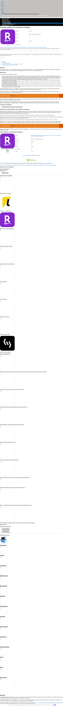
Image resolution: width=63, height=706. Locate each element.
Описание (3, 61)
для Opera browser (5, 531)
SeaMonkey (2, 596)
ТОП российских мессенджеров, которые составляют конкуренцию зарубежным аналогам (17, 522)
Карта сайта (59, 702)
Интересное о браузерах (6, 21)
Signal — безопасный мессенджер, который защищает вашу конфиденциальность (16, 505)
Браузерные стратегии (5, 173)
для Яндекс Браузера (6, 532)
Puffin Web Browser (4, 646)
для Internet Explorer (6, 529)
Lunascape (2, 616)
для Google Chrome (5, 528)
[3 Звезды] (9, 148)
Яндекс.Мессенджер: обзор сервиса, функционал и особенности (12, 487)
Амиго (1, 667)
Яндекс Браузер (4, 626)
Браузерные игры (2, 170)
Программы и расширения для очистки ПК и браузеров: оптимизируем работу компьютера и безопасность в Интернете (23, 371)
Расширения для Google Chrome (8, 47)
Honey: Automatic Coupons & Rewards (7, 263)
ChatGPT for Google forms (5, 334)
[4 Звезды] (13, 148)
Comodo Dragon (4, 606)
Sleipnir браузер (4, 575)
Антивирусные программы (6, 22)
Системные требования (6, 63)
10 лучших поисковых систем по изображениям (9, 459)
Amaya (1, 657)
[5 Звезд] (7, 149)
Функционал (4, 62)
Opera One (2, 695)
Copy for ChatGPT (3, 299)
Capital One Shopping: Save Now (6, 246)
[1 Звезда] (2, 148)
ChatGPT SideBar (3, 281)
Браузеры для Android (5, 19)
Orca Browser (3, 545)
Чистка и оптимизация (7, 23)
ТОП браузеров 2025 (5, 25)
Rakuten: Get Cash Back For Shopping (7, 228)
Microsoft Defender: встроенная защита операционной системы (12, 424)
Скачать (8, 45)
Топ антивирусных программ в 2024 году (8, 442)
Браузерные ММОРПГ (5, 172)
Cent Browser (3, 565)
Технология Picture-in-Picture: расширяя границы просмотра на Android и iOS (15, 477)
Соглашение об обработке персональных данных (47, 702)
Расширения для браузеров (6, 20)
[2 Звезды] (5, 148)
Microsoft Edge (3, 585)
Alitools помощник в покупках (5, 193)
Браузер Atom (3, 677)
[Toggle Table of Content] (1, 59)
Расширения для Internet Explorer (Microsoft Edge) (20, 47)
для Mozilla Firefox (5, 530)
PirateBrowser (3, 636)
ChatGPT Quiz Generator (4, 316)
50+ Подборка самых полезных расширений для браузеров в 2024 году (14, 407)
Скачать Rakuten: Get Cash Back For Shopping (31, 155)
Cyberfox (2, 555)
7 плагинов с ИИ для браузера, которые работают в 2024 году (12, 389)
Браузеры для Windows (5, 18)
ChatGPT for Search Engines (5, 352)
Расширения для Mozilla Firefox (33, 47)
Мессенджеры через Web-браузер (7, 24)
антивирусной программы (48, 163)
